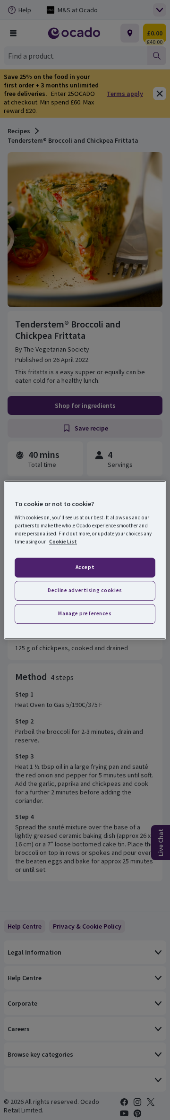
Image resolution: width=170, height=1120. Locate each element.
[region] (85, 560)
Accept (85, 567)
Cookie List (63, 541)
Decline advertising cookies (85, 590)
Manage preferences (84, 613)
